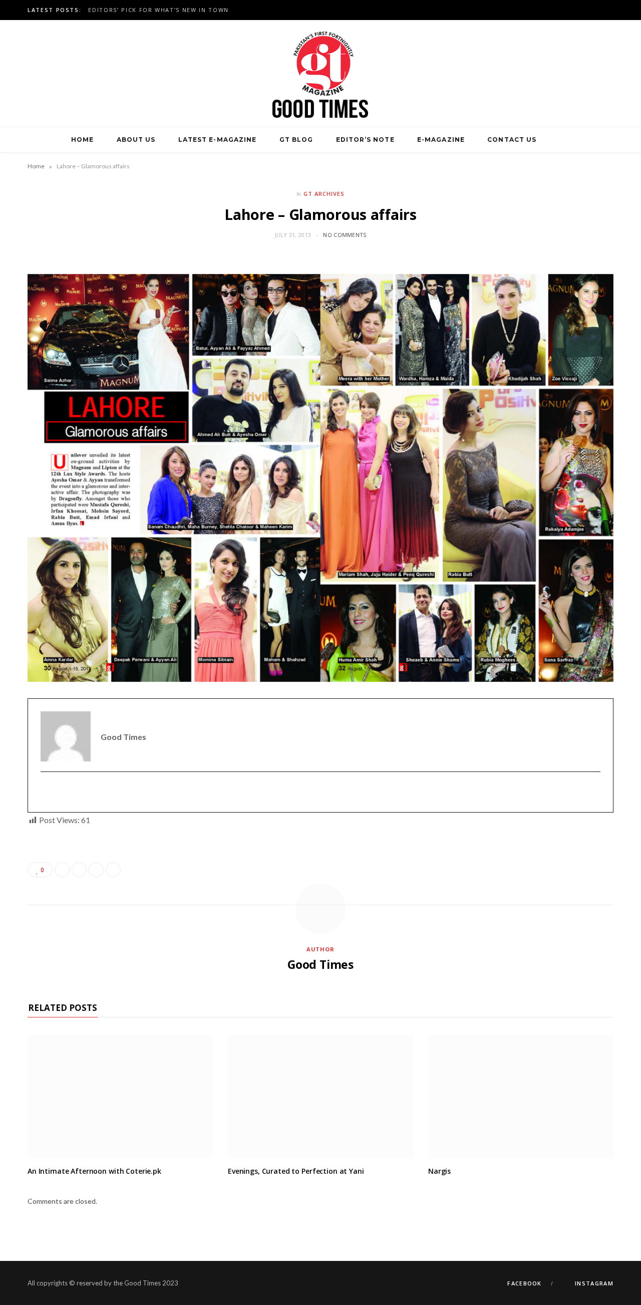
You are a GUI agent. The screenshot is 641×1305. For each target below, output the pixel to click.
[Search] (559, 140)
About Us (136, 139)
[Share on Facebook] (62, 869)
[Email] (113, 869)
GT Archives (324, 193)
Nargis (439, 1171)
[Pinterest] (96, 869)
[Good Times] (320, 73)
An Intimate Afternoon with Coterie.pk (94, 1171)
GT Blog (296, 139)
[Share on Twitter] (79, 869)
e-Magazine (441, 139)
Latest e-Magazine (217, 139)
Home (82, 139)
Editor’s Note (365, 139)
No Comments (344, 234)
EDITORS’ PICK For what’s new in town (158, 10)
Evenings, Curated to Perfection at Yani (296, 1171)
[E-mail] (47, 792)
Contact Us (511, 139)
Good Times (320, 964)
